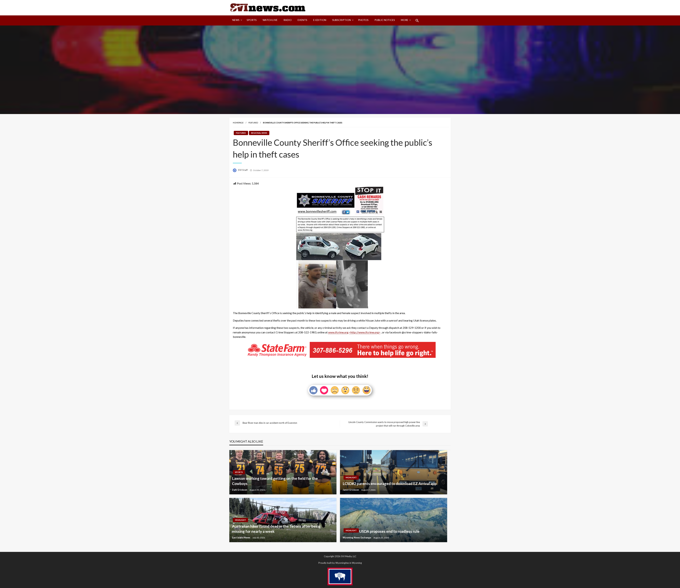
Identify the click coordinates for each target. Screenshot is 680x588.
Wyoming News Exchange (357, 537)
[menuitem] (236, 20)
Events (302, 19)
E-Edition (319, 19)
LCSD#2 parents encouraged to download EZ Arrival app (390, 483)
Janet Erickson (351, 489)
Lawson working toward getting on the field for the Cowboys (275, 481)
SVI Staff (243, 170)
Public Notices (385, 19)
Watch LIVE (270, 19)
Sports (252, 19)
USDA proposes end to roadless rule (389, 531)
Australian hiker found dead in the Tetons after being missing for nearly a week (276, 528)
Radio (288, 19)
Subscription (341, 19)
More (404, 19)
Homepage (238, 122)
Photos (363, 19)
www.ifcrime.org (338, 332)
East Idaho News (241, 537)
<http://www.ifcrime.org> (364, 332)
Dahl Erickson (240, 489)
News (235, 19)
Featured (253, 122)
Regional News (259, 133)
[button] (417, 20)
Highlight (351, 477)
